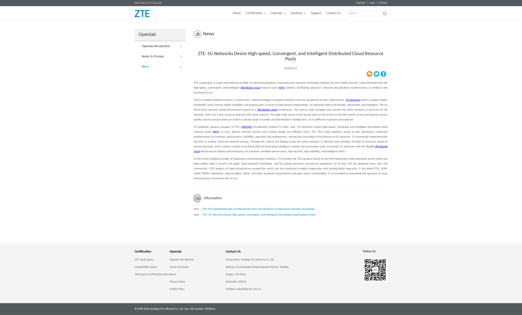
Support (316, 13)
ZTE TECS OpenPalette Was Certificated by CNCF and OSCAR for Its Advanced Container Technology (258, 209)
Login (372, 2)
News (145, 66)
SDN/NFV (247, 127)
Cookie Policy (177, 289)
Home (237, 13)
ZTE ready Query (144, 259)
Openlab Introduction (156, 46)
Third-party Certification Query (152, 274)
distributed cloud (250, 87)
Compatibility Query (146, 267)
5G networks (353, 100)
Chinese (383, 2)
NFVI (281, 87)
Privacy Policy (177, 281)
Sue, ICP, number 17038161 (200, 309)
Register (361, 2)
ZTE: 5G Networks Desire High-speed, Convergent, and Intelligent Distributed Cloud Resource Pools (259, 214)
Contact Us (333, 13)
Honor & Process (153, 56)
